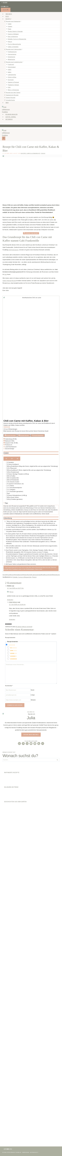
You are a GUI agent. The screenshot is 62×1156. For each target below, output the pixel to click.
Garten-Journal (10, 117)
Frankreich (11, 64)
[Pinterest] (3, 6)
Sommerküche (12, 54)
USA (9, 87)
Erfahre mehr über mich (31, 734)
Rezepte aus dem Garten (13, 92)
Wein (7, 102)
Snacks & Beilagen (13, 34)
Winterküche (11, 59)
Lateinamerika (12, 74)
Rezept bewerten (38, 435)
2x (12, 458)
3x (17, 458)
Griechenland (11, 67)
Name (32, 690)
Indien (9, 69)
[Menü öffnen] (3, 138)
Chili (27, 217)
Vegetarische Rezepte (12, 95)
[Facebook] (2, 6)
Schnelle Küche (10, 100)
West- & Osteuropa (13, 90)
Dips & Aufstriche (13, 36)
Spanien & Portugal (13, 82)
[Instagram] (1, 6)
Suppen (10, 26)
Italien (9, 72)
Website (33, 700)
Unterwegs (9, 119)
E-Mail (33, 695)
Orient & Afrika (12, 77)
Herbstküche (11, 57)
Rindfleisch (44, 574)
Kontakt (5, 2)
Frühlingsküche (12, 51)
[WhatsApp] (8, 6)
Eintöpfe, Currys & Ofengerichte (17, 39)
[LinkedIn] (4, 6)
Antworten (10, 599)
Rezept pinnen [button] (24, 435)
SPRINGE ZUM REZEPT (31, 233)
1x (6, 458)
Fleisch (10, 41)
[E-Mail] (6, 6)
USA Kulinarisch (13, 250)
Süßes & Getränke (13, 46)
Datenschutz (34, 1152)
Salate (9, 24)
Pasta (9, 29)
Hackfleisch (10, 574)
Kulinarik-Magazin (11, 114)
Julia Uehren (13, 602)
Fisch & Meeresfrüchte (14, 44)
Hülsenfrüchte (26, 574)
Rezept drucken (11, 435)
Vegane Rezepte (10, 97)
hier (5, 274)
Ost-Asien (11, 79)
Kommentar (9, 685)
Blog (7, 16)
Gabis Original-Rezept (9, 280)
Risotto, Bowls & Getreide (15, 31)
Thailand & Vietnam (13, 84)
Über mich (9, 14)
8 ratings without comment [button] (24, 626)
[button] (4, 427)
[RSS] (5, 6)
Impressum (25, 1152)
